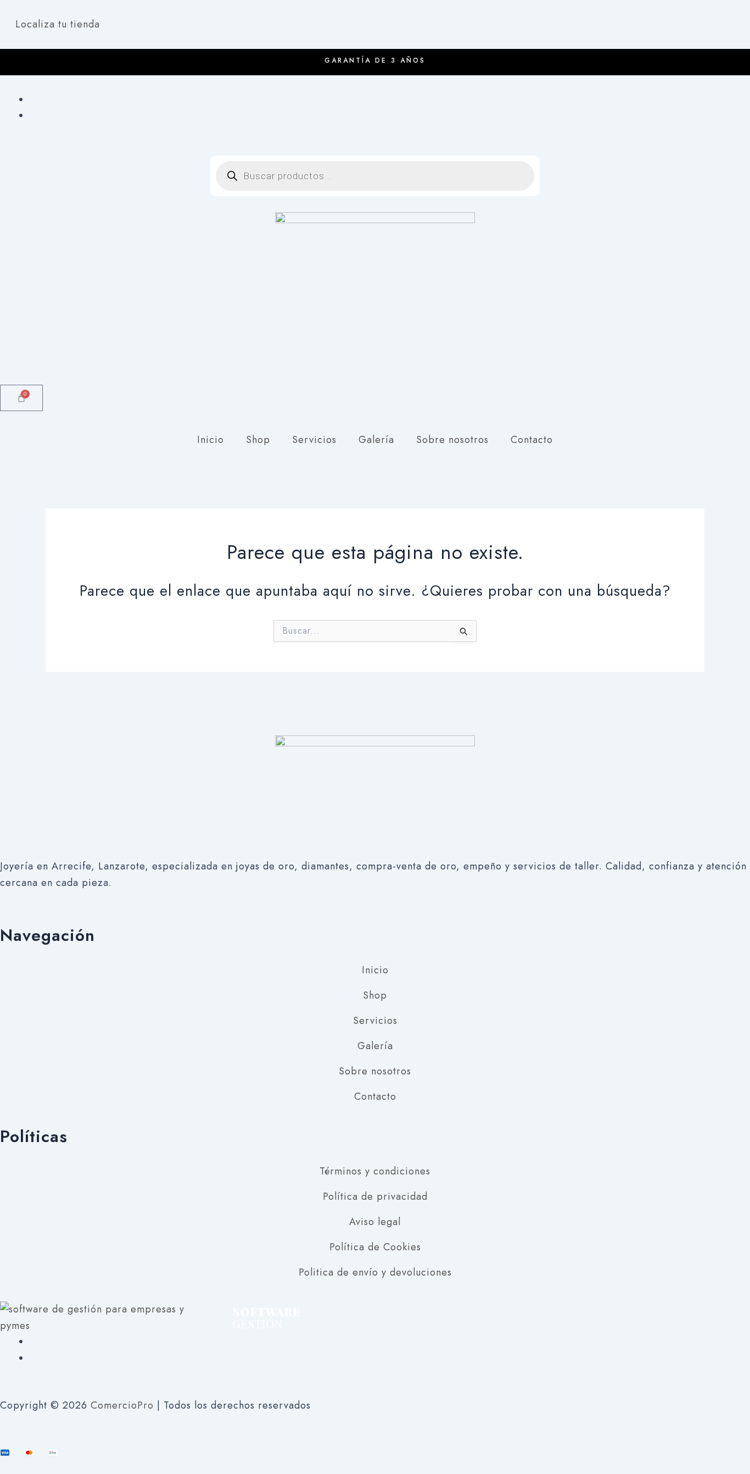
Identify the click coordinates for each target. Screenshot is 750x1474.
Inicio (210, 440)
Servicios (314, 440)
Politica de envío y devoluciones (375, 1272)
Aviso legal (375, 1222)
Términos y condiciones (375, 1171)
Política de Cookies (375, 1247)
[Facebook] (34, 99)
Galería (376, 440)
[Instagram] (34, 115)
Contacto (532, 440)
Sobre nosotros (452, 440)
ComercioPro (122, 1405)
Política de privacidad (375, 1196)
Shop (258, 440)
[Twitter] (34, 1358)
